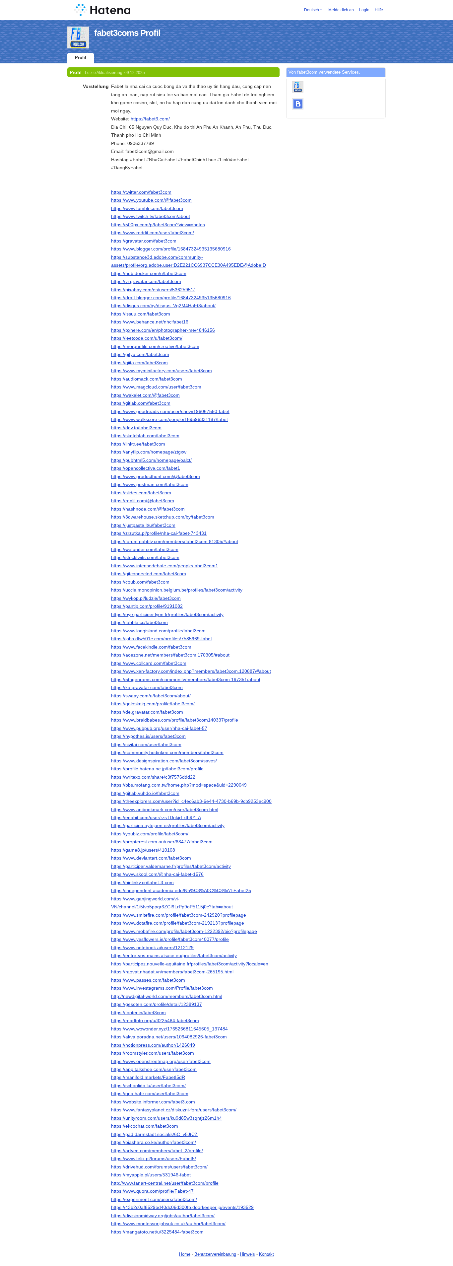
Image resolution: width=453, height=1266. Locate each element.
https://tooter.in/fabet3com (138, 1012)
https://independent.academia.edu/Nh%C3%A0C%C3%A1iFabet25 (181, 890)
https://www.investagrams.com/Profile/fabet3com (162, 988)
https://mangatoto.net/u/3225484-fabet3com (157, 1231)
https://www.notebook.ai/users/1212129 (152, 947)
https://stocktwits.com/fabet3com (145, 557)
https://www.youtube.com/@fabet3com (151, 200)
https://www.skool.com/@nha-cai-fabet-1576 (157, 874)
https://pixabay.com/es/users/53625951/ (153, 289)
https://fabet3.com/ (150, 118)
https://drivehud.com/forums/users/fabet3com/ (159, 1166)
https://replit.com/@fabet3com (142, 500)
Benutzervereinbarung (215, 1254)
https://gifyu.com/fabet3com (140, 354)
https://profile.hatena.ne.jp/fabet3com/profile (157, 768)
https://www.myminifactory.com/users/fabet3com (161, 370)
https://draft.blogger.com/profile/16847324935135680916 (171, 297)
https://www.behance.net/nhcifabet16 (149, 321)
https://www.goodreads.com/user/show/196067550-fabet (170, 411)
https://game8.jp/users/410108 (143, 850)
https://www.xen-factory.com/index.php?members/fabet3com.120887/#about (191, 671)
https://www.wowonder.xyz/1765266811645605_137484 (169, 1028)
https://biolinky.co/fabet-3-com (142, 882)
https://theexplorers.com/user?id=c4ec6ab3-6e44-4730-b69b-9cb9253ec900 (191, 801)
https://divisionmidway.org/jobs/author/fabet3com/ (163, 1215)
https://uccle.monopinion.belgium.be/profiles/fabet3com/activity (176, 590)
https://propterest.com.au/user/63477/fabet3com (162, 841)
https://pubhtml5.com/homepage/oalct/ (151, 460)
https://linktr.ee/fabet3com (138, 444)
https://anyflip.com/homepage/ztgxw (148, 452)
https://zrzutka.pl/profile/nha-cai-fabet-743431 (159, 533)
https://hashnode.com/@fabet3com (148, 509)
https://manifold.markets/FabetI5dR (148, 1077)
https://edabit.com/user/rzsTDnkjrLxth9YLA (156, 817)
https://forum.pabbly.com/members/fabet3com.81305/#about (174, 541)
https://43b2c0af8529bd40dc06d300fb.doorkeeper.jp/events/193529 (182, 1207)
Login (364, 10)
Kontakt (266, 1254)
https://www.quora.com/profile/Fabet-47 (152, 1191)
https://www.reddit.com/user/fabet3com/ (152, 232)
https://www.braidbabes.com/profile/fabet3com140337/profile (174, 720)
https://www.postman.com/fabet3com (149, 484)
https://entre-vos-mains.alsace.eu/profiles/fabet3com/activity (174, 955)
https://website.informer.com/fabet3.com (153, 1101)
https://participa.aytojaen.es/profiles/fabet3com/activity (168, 825)
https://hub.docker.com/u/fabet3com (148, 273)
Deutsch (311, 10)
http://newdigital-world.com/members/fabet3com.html (166, 996)
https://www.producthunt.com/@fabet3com (155, 476)
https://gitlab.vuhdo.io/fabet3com (145, 793)
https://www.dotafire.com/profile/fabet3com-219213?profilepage (177, 923)
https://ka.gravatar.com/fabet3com (147, 687)
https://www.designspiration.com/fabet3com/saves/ (164, 760)
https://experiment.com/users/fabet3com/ (154, 1199)
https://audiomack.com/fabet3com (146, 379)
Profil (80, 57)
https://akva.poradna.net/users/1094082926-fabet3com (169, 1036)
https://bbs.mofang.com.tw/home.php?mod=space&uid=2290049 (179, 785)
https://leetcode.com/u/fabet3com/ (146, 338)
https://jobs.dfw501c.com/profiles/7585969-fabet (161, 638)
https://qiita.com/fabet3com (139, 362)
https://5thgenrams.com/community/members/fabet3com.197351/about (185, 679)
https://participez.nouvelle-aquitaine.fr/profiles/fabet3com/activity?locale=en (189, 963)
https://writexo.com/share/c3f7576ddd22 (153, 777)
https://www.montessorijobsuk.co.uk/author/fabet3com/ (168, 1223)
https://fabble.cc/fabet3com (139, 622)
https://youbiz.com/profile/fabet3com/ (149, 833)
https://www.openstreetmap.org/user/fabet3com (161, 1061)
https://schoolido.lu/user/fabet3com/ (148, 1085)
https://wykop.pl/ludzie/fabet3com (146, 598)
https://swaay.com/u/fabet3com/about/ (151, 695)
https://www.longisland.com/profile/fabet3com (158, 630)
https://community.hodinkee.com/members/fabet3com (167, 752)
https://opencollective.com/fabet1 (145, 468)
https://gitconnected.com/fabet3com (148, 573)
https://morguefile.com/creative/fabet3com (155, 346)
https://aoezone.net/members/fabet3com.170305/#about (170, 655)
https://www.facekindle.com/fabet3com (151, 647)
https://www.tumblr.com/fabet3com (147, 208)
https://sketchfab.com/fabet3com (145, 435)
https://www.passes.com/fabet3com (148, 980)
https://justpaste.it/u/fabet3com (143, 525)
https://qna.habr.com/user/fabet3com (149, 1093)
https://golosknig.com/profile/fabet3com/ (153, 703)
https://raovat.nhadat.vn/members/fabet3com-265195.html (172, 971)
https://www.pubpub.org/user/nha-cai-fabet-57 (159, 728)
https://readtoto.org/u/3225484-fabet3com (155, 1020)
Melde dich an (341, 10)
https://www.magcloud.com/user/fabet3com (156, 386)
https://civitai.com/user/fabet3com (146, 744)
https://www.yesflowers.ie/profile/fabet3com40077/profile (170, 939)
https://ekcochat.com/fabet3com (144, 1126)
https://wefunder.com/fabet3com (144, 549)
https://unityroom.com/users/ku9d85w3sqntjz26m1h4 (166, 1118)
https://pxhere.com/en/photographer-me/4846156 (163, 330)
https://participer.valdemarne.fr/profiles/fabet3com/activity (171, 866)
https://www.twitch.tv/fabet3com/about (150, 216)
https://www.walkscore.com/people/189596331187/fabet (169, 419)
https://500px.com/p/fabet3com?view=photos (158, 224)
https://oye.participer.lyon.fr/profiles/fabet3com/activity (167, 614)
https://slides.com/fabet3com (141, 492)
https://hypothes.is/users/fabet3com (148, 736)
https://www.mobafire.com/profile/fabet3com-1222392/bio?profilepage (184, 931)
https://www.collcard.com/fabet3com (148, 663)
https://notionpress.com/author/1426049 (153, 1045)
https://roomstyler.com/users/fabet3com (152, 1053)
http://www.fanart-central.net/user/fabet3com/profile (165, 1183)
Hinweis (247, 1254)
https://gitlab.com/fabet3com (140, 403)
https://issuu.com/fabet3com (140, 313)
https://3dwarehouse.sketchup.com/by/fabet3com (162, 517)
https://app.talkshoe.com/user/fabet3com (154, 1069)
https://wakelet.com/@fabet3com (145, 395)
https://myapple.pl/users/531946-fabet (151, 1174)
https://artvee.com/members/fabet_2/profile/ (157, 1150)
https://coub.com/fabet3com (140, 582)
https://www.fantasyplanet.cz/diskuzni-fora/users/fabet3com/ (173, 1109)
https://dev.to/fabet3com (136, 427)
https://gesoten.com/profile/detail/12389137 (156, 1004)
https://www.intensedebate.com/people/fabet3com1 (164, 565)
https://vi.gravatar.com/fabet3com (146, 281)
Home (184, 1254)
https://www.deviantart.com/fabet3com (151, 858)
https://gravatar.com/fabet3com (143, 241)
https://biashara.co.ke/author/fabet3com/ (153, 1142)
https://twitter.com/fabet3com (141, 192)
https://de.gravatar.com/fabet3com (147, 712)
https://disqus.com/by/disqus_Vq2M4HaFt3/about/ (163, 305)
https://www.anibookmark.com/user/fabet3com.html (164, 809)
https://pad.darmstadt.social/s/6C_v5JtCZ (154, 1134)
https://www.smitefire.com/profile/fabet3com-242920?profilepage (178, 915)
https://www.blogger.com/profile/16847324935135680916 (171, 248)
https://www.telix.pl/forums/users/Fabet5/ (153, 1158)
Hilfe (379, 10)
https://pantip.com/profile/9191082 (147, 606)
